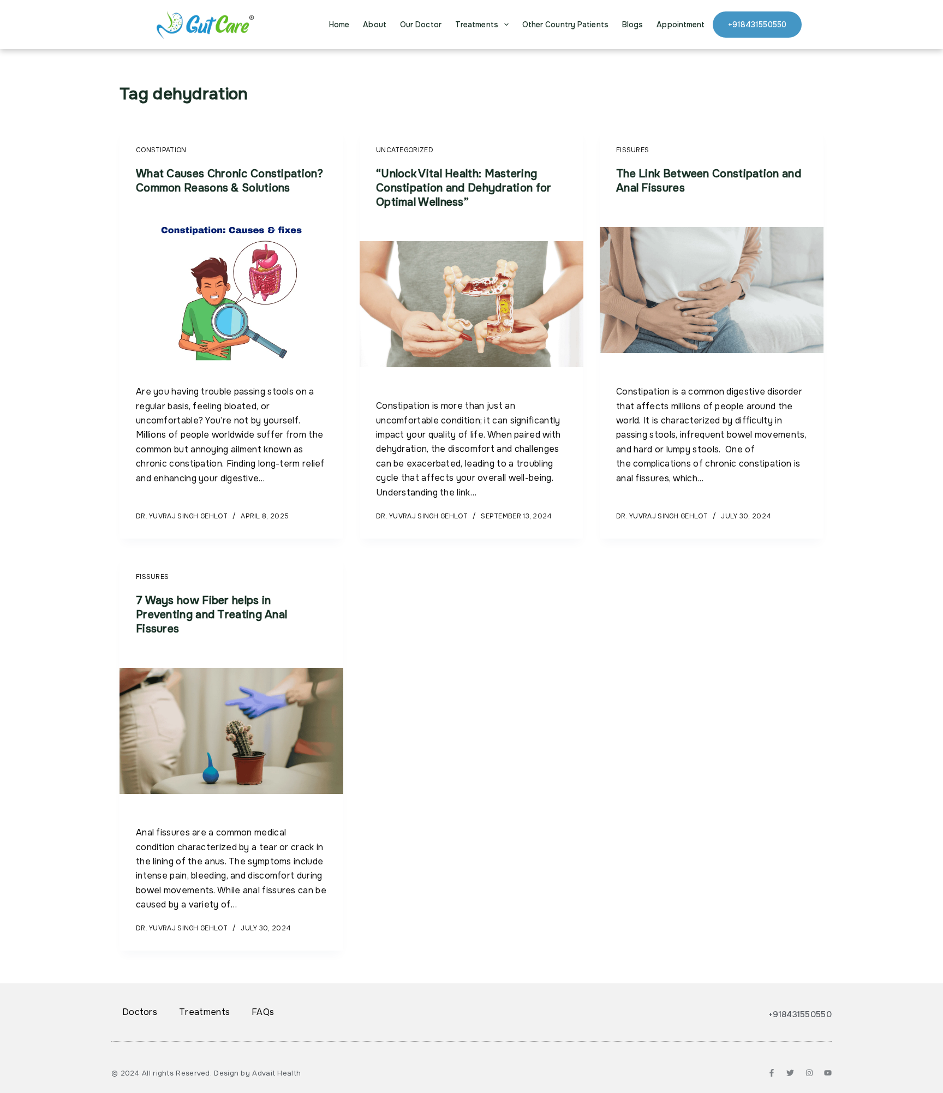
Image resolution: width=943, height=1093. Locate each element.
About (374, 24)
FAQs (263, 1012)
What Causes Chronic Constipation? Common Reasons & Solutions (229, 181)
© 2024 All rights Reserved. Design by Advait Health (206, 1073)
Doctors (139, 1012)
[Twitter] (790, 1073)
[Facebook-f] (771, 1073)
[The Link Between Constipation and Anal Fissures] (711, 290)
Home (339, 24)
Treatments (476, 24)
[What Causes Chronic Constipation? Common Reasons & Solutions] (231, 290)
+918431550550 (757, 24)
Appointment (680, 24)
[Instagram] (809, 1073)
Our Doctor (420, 24)
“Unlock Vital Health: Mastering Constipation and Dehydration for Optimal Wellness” (464, 188)
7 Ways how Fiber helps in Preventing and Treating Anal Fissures (211, 615)
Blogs (632, 24)
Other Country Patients (565, 24)
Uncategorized (404, 150)
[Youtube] (828, 1073)
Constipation (161, 150)
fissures (632, 150)
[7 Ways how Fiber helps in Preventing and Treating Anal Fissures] (231, 731)
